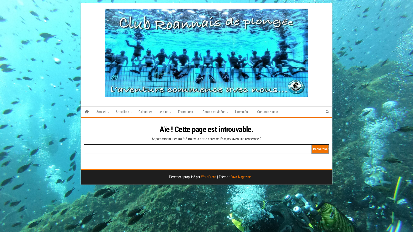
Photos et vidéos (214, 112)
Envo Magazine (241, 177)
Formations (186, 112)
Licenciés (242, 112)
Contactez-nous (268, 112)
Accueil (101, 112)
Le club (164, 112)
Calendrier (145, 112)
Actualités (123, 112)
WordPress (208, 177)
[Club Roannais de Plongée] (87, 112)
